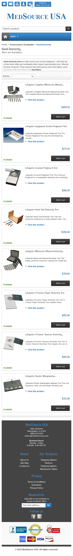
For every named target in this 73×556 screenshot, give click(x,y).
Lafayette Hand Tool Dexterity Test (42, 209)
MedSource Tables (48, 469)
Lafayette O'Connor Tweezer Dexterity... (44, 334)
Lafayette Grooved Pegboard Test (41, 168)
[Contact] (10, 4)
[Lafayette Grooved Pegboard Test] (13, 177)
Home (4, 45)
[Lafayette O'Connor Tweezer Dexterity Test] (13, 343)
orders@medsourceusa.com (36, 436)
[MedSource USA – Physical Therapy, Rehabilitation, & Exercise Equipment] (36, 16)
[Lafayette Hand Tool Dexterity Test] (13, 218)
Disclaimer (36, 485)
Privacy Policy (36, 488)
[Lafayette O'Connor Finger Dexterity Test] (13, 302)
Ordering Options (49, 466)
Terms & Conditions (36, 482)
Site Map (24, 463)
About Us (24, 460)
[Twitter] (39, 516)
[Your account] (23, 4)
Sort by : (6, 76)
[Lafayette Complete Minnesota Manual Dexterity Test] (13, 93)
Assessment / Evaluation (22, 45)
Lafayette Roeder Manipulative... (41, 376)
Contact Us (24, 466)
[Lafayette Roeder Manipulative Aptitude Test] (13, 385)
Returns (48, 463)
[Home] (4, 4)
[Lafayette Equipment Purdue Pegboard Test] (13, 135)
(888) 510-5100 (43, 5)
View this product (36, 100)
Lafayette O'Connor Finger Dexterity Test (45, 292)
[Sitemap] (17, 4)
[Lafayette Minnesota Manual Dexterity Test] (13, 260)
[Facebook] (33, 516)
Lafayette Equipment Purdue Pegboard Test (46, 126)
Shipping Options (49, 460)
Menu (13, 36)
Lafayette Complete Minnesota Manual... (44, 84)
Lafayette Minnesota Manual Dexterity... (44, 251)
